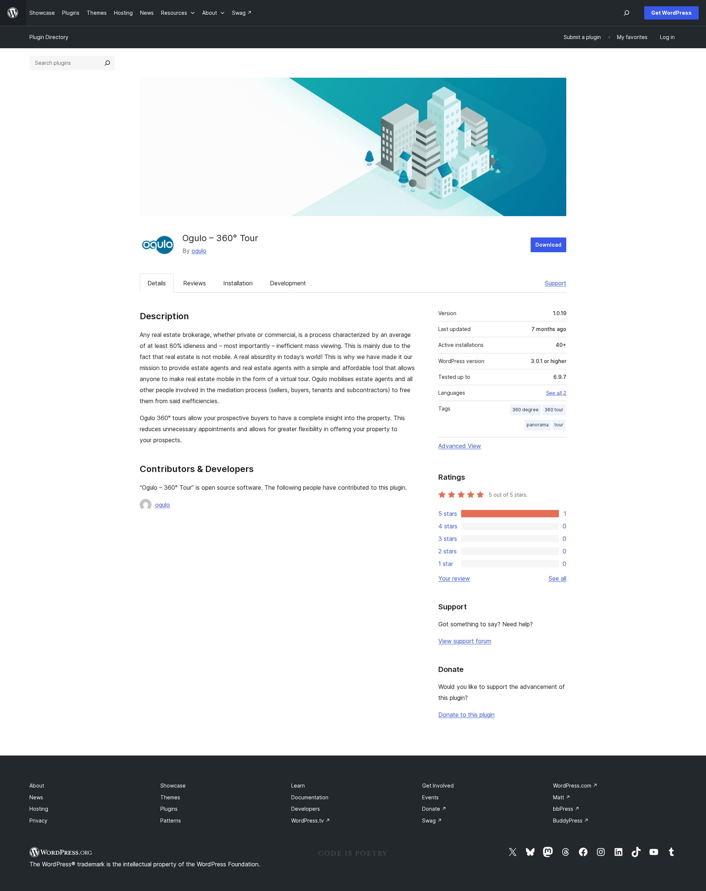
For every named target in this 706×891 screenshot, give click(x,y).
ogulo (199, 250)
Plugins (169, 809)
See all (557, 578)
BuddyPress (571, 820)
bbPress (566, 809)
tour (559, 424)
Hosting (38, 809)
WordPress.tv (310, 820)
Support (555, 283)
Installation (238, 283)
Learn (298, 785)
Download (548, 245)
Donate (434, 809)
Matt (561, 797)
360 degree (525, 409)
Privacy (38, 820)
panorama (538, 424)
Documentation (309, 797)
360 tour (554, 409)
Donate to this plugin (466, 714)
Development (288, 283)
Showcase (173, 785)
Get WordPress (671, 13)
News (36, 797)
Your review (454, 578)
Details (156, 283)
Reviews (194, 283)
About (36, 785)
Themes (170, 797)
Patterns (170, 820)
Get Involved (438, 785)
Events (430, 797)
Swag (432, 820)
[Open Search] (626, 13)
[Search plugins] (107, 63)
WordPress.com (575, 785)
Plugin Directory (48, 37)
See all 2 (556, 393)
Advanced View (459, 446)
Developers (305, 809)
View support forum (464, 641)
